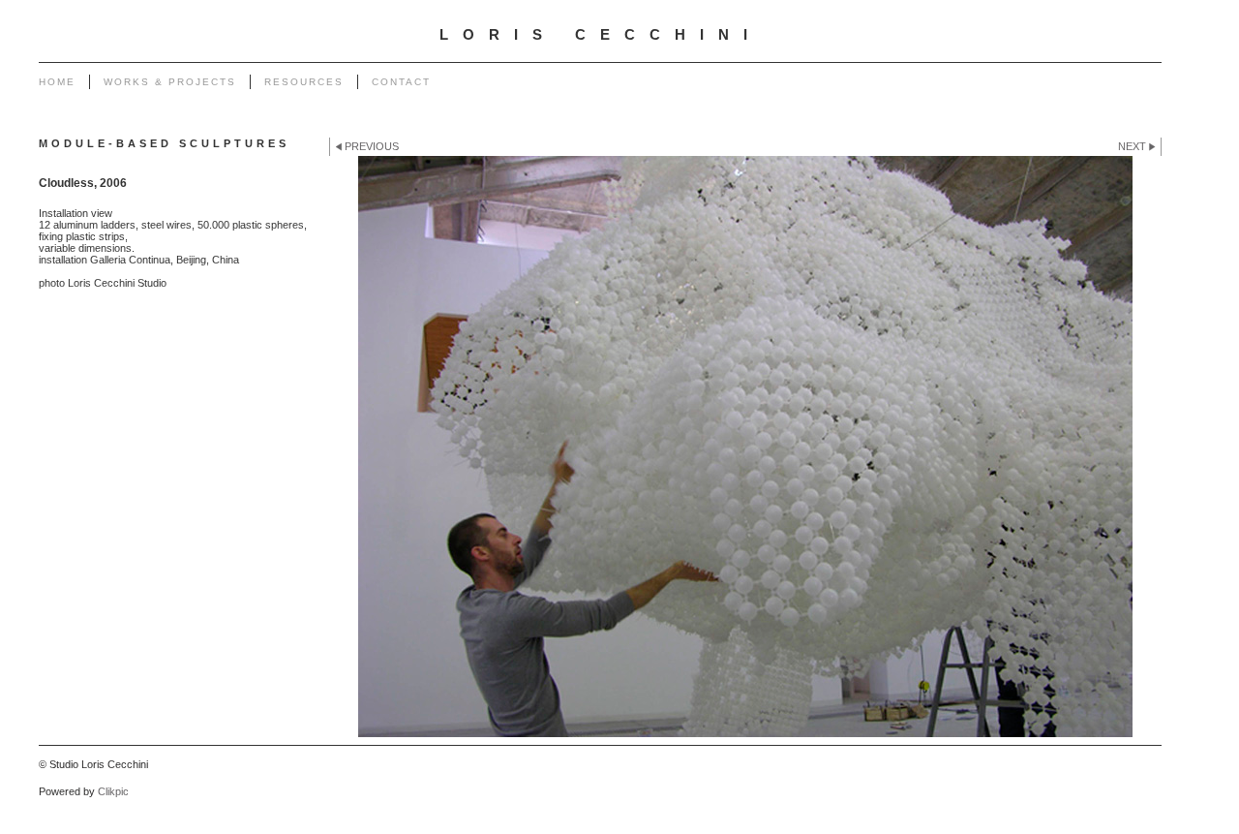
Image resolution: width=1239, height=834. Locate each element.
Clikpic (113, 791)
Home (57, 82)
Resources (304, 82)
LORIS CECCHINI (600, 35)
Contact (401, 82)
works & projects (170, 82)
